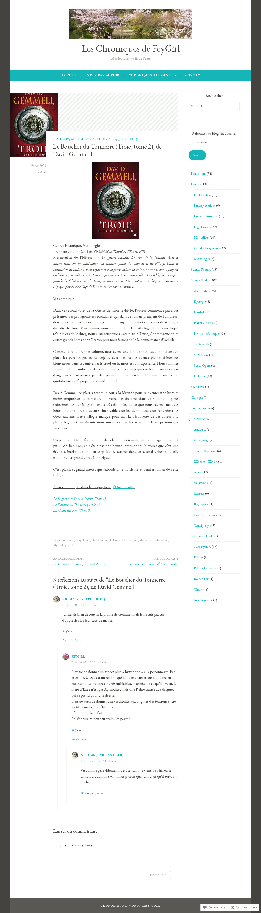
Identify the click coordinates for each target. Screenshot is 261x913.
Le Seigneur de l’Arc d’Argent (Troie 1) (79, 498)
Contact (193, 75)
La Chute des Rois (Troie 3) (72, 510)
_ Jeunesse (195, 472)
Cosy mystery (202, 547)
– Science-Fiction (199, 280)
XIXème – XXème (206, 461)
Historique (131, 540)
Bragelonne (82, 540)
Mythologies (104, 139)
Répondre (69, 639)
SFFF (74, 545)
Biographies (201, 504)
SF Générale (201, 344)
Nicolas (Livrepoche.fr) (83, 599)
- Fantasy (61, 139)
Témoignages (202, 525)
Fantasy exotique (205, 205)
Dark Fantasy (202, 195)
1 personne (98, 793)
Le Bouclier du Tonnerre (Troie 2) (76, 504)
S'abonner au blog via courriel (214, 133)
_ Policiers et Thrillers (203, 536)
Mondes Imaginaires (207, 248)
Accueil (69, 75)
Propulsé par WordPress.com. (130, 905)
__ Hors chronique (201, 600)
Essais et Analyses (205, 515)
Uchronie (200, 376)
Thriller (199, 589)
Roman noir (201, 579)
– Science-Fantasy (200, 269)
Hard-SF (199, 312)
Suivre (197, 155)
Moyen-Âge (201, 440)
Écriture (199, 493)
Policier (198, 557)
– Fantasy (195, 184)
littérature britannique (153, 540)
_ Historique (130, 139)
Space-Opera (202, 365)
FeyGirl (41, 172)
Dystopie (200, 301)
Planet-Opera (202, 323)
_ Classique (196, 397)
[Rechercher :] (214, 106)
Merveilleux (201, 237)
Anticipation (202, 291)
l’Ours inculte (123, 486)
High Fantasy (202, 227)
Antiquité (80, 139)
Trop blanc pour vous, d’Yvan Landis (151, 561)
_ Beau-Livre (197, 387)
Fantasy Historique (206, 216)
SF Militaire (201, 355)
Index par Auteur (102, 75)
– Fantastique (197, 173)
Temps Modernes (205, 451)
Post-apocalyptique (206, 333)
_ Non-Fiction (197, 483)
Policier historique (205, 568)
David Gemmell (102, 540)
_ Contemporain (199, 408)
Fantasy (118, 540)
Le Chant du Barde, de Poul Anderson (82, 561)
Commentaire (158, 875)
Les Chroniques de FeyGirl (131, 48)
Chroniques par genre (151, 75)
